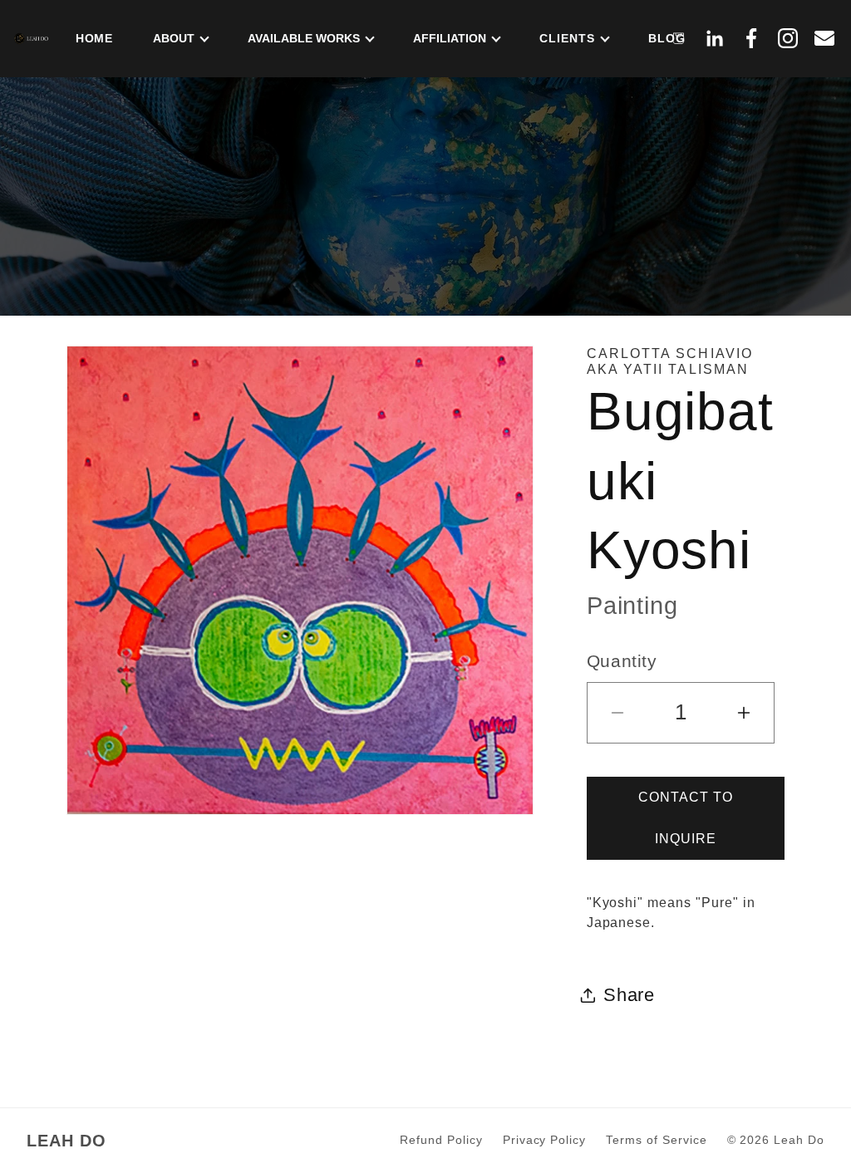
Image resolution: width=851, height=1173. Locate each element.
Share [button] (629, 994)
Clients (567, 38)
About (173, 38)
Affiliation (449, 38)
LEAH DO (66, 1140)
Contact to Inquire (685, 818)
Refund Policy (441, 1139)
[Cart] (678, 38)
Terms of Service (656, 1139)
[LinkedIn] (714, 38)
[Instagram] (788, 38)
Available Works (304, 38)
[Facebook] (751, 38)
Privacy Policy (544, 1139)
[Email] (824, 38)
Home (95, 38)
